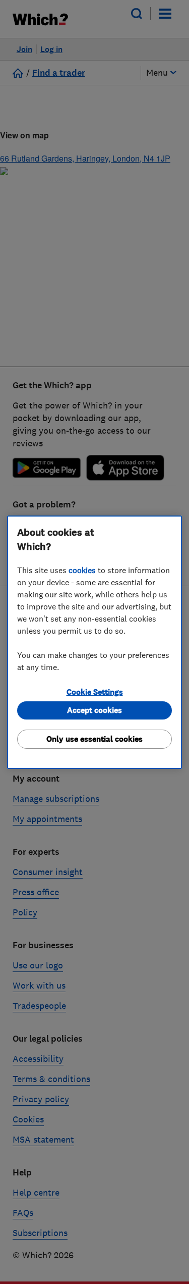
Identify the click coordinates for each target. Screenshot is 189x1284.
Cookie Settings (95, 692)
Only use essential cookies (94, 739)
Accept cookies (94, 710)
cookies (82, 570)
